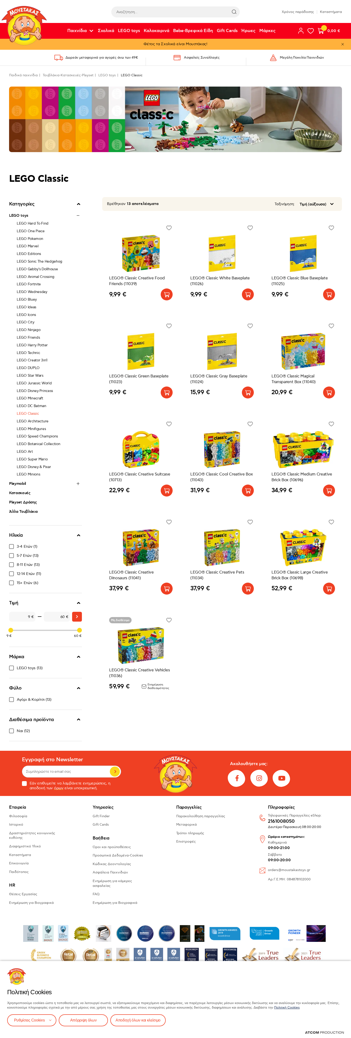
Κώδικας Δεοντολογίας (112, 864)
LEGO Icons (26, 315)
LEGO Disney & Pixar (34, 467)
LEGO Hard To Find (32, 223)
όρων (59, 788)
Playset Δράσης (23, 502)
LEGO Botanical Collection (38, 444)
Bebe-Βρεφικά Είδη (193, 30)
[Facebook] (236, 778)
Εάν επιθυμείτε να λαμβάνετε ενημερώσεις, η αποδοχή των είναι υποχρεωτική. (70, 786)
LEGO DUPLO (28, 368)
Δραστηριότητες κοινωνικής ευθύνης (32, 835)
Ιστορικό (16, 825)
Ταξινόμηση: (285, 204)
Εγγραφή (115, 772)
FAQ (96, 894)
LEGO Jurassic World (34, 383)
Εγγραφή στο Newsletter (52, 759)
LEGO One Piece (31, 231)
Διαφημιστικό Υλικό (25, 846)
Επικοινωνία (19, 863)
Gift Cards (227, 30)
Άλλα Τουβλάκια (23, 511)
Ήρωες (248, 30)
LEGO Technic (28, 353)
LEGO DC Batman (31, 406)
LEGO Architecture (32, 421)
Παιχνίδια (77, 30)
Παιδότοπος (19, 872)
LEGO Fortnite (29, 284)
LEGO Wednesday (32, 292)
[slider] (10, 630)
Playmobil (17, 483)
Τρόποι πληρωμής (190, 833)
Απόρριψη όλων (83, 1020)
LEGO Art (25, 451)
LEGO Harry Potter (32, 345)
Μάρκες (267, 30)
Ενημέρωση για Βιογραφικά (31, 903)
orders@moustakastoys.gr (289, 870)
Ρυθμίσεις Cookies (29, 1020)
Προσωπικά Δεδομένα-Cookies (118, 855)
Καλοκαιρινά (156, 30)
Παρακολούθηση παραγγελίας (200, 816)
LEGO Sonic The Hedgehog (39, 261)
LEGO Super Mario (32, 459)
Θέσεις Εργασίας (23, 894)
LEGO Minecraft (30, 398)
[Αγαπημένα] (310, 31)
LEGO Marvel (28, 246)
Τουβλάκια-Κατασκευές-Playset (68, 75)
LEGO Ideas (26, 307)
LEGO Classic (28, 413)
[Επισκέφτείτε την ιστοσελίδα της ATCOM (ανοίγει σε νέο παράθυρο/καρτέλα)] (324, 1032)
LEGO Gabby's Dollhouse (37, 269)
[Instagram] (259, 778)
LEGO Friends (28, 337)
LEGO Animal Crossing (35, 277)
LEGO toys (129, 30)
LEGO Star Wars (30, 375)
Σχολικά (106, 30)
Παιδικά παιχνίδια (23, 75)
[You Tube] (281, 778)
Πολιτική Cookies (287, 1007)
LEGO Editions (29, 254)
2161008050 (281, 821)
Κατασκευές (20, 493)
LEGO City (25, 322)
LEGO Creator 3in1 (32, 360)
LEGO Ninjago (28, 330)
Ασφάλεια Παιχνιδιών (110, 872)
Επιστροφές (186, 841)
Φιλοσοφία (18, 816)
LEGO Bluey (27, 299)
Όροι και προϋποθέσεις (112, 847)
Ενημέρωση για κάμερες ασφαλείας (112, 883)
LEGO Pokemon (30, 239)
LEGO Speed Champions (37, 436)
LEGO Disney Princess (35, 391)
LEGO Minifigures (31, 429)
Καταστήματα (331, 12)
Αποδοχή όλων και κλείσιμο (138, 1020)
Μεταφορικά (186, 825)
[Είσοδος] (300, 30)
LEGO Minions (28, 474)
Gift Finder (101, 816)
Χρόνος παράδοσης (298, 12)
